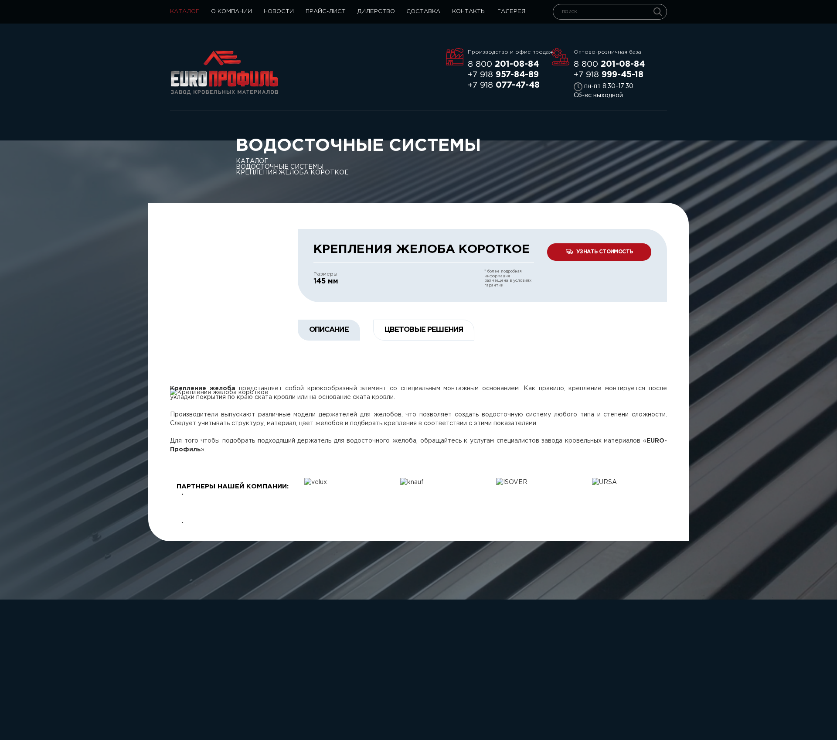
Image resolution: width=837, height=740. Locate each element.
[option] (374, 482)
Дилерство (376, 11)
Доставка (423, 11)
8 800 (503, 64)
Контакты (469, 11)
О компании (231, 11)
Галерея (511, 11)
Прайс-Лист (326, 11)
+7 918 (503, 74)
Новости (279, 11)
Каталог (184, 11)
